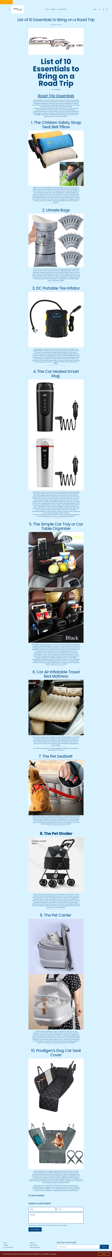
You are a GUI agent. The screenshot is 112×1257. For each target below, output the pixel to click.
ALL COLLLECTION (8, 1247)
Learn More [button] (53, 1254)
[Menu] (5, 9)
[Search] (9, 9)
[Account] (103, 9)
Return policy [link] (33, 1245)
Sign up (104, 1247)
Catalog (5, 1245)
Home (5, 1243)
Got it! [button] (104, 1254)
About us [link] (32, 1243)
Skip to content (6, 2)
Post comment (35, 1229)
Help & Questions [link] (35, 1247)
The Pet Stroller (58, 833)
